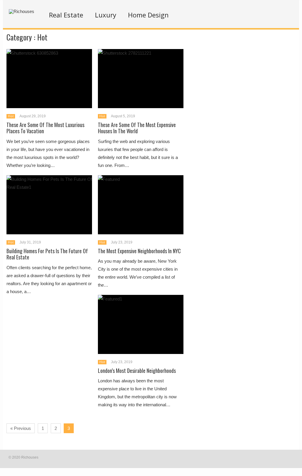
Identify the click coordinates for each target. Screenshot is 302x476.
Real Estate (66, 14)
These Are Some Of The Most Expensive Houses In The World (137, 128)
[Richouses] (21, 11)
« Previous (20, 428)
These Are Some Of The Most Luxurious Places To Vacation (45, 128)
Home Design (148, 14)
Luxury (105, 14)
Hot (11, 116)
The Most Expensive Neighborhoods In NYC (139, 251)
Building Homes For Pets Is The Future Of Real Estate (47, 254)
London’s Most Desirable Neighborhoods (137, 370)
